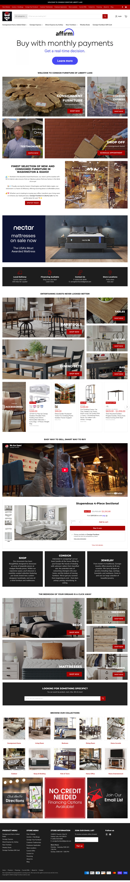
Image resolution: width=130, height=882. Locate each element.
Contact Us (92, 7)
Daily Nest (58, 420)
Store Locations (73, 7)
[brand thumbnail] (8, 541)
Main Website (6, 7)
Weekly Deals (85, 25)
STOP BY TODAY (33, 203)
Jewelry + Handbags (17, 7)
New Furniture (71, 25)
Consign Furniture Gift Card (102, 25)
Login (120, 16)
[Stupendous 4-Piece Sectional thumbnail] (8, 508)
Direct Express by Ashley (54, 25)
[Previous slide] (5, 46)
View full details (97, 545)
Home (4, 870)
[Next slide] (125, 46)
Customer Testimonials (46, 7)
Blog (112, 7)
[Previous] (3, 407)
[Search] (105, 16)
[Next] (127, 407)
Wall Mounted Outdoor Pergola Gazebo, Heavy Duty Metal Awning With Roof (115, 416)
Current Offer (83, 7)
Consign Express (36, 25)
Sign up (79, 846)
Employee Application (61, 7)
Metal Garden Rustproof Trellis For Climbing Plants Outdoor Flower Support (64, 416)
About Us (106, 7)
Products (10, 870)
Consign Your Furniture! (31, 7)
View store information (80, 539)
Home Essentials (34, 426)
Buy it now (97, 528)
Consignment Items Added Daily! (14, 25)
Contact (41, 870)
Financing (99, 7)
